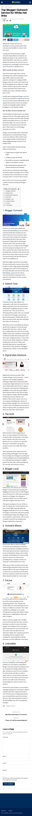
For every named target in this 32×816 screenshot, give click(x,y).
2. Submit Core (9, 193)
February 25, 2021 (13, 19)
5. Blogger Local (9, 199)
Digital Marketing (8, 7)
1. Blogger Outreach (10, 191)
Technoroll (3, 810)
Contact (10, 810)
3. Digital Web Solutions (11, 195)
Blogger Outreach (13, 377)
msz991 (4, 19)
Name (5, 756)
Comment (5, 737)
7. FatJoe (7, 203)
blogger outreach (10, 706)
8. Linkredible (8, 205)
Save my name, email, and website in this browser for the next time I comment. (15, 779)
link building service (16, 230)
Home (2, 7)
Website (5, 770)
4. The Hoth (8, 197)
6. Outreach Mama (10, 201)
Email (5, 763)
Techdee (6, 813)
